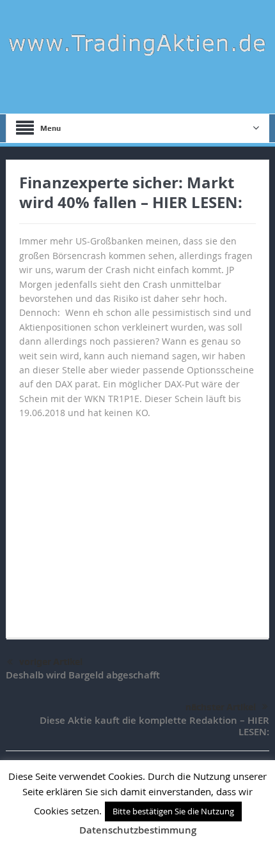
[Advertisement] (137, 522)
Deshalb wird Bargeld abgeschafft (83, 675)
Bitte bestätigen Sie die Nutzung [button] (173, 811)
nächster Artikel (220, 707)
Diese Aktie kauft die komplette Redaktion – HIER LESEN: (154, 726)
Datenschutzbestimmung (137, 830)
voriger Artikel (50, 662)
